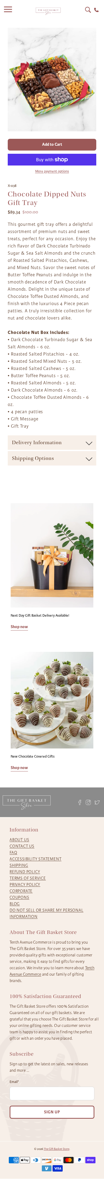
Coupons (19, 897)
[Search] (88, 10)
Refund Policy (25, 871)
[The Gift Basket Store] (48, 11)
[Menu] (9, 11)
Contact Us (22, 846)
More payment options (52, 171)
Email (14, 1082)
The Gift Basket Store (56, 1149)
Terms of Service (28, 878)
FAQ (13, 852)
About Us (19, 839)
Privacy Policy (25, 884)
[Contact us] (96, 10)
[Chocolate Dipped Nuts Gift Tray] (52, 79)
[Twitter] (97, 802)
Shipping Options (33, 458)
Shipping (19, 865)
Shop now (19, 626)
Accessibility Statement (35, 859)
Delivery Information (37, 443)
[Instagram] (88, 802)
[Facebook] (79, 802)
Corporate (21, 891)
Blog (15, 903)
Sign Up (52, 1112)
